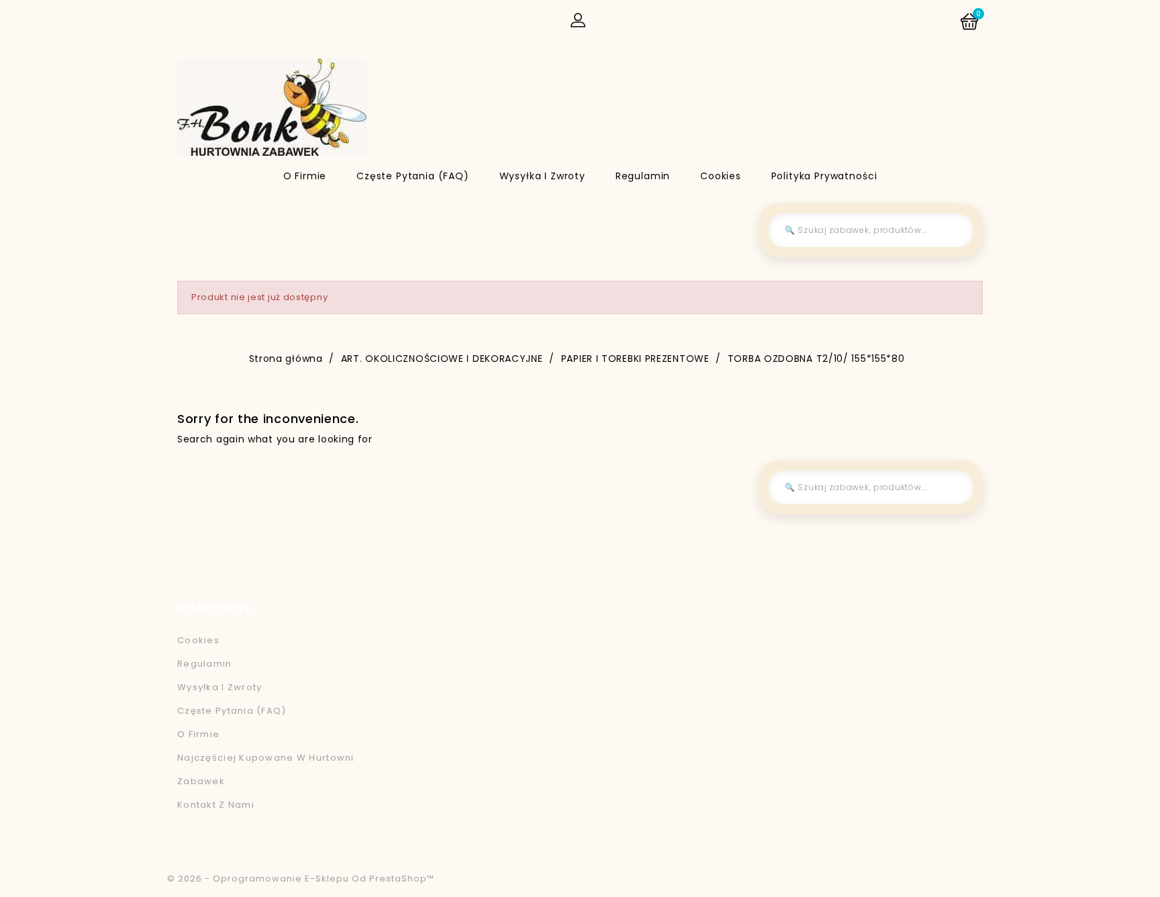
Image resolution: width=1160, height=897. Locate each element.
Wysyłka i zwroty (542, 176)
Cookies (720, 176)
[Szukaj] (953, 230)
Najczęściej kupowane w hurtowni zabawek (265, 769)
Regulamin (643, 176)
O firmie (305, 176)
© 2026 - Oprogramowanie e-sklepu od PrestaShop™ (300, 878)
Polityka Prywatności (824, 176)
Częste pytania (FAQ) (412, 176)
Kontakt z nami (215, 804)
